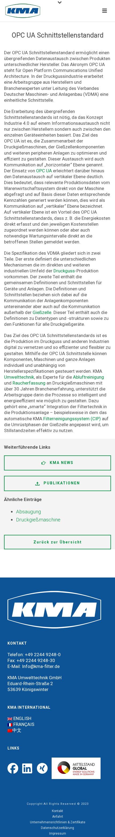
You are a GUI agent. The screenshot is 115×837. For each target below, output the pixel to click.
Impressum (57, 833)
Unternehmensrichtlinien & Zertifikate (57, 822)
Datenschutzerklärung (57, 828)
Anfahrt (57, 816)
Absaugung (28, 512)
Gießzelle (42, 312)
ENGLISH (22, 718)
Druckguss (64, 270)
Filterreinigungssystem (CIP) (72, 418)
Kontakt (57, 811)
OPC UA (44, 170)
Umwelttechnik (19, 377)
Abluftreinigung (88, 377)
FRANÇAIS (23, 724)
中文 (16, 730)
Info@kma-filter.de (41, 666)
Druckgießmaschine (38, 520)
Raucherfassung (29, 383)
